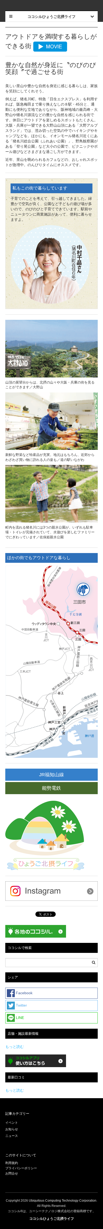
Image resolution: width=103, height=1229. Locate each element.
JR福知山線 (51, 774)
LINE (19, 1017)
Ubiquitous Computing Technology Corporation (62, 1200)
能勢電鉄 (51, 788)
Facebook (23, 993)
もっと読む (14, 1046)
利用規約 (11, 1163)
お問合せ (11, 1173)
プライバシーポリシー (21, 1168)
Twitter (21, 1005)
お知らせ (11, 1129)
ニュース (11, 1136)
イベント (11, 1122)
